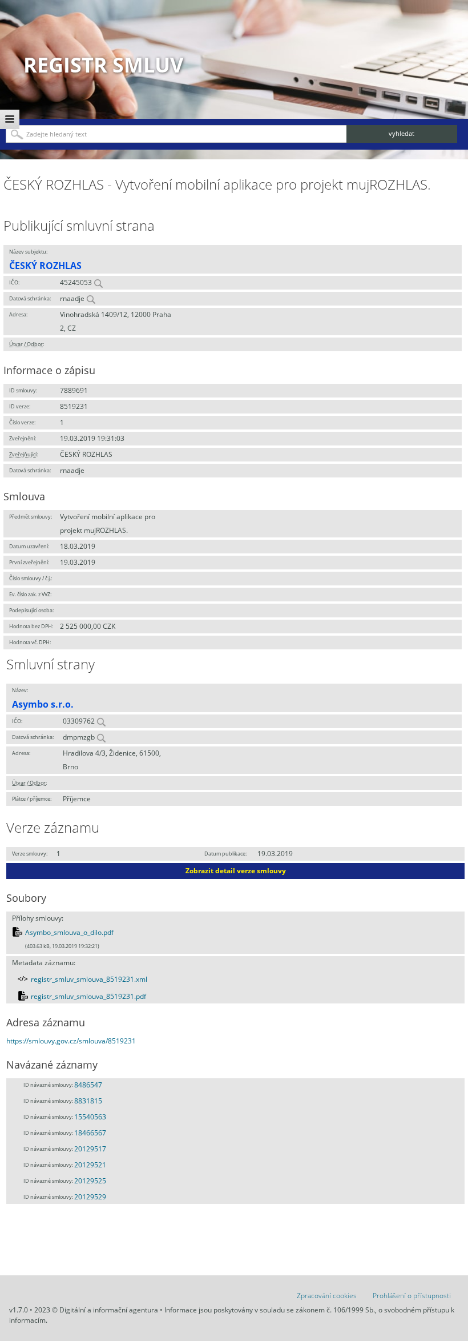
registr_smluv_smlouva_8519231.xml (89, 979)
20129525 (90, 1181)
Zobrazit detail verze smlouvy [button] (235, 870)
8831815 (88, 1101)
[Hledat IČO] (98, 282)
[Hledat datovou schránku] (90, 298)
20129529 (90, 1197)
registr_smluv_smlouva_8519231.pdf (88, 996)
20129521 (90, 1165)
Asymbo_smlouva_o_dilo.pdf (69, 932)
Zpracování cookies (327, 1295)
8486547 (88, 1085)
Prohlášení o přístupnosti (412, 1295)
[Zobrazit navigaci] (9, 119)
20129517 (90, 1149)
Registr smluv (103, 65)
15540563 (90, 1117)
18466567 (90, 1133)
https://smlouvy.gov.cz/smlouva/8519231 (71, 1041)
